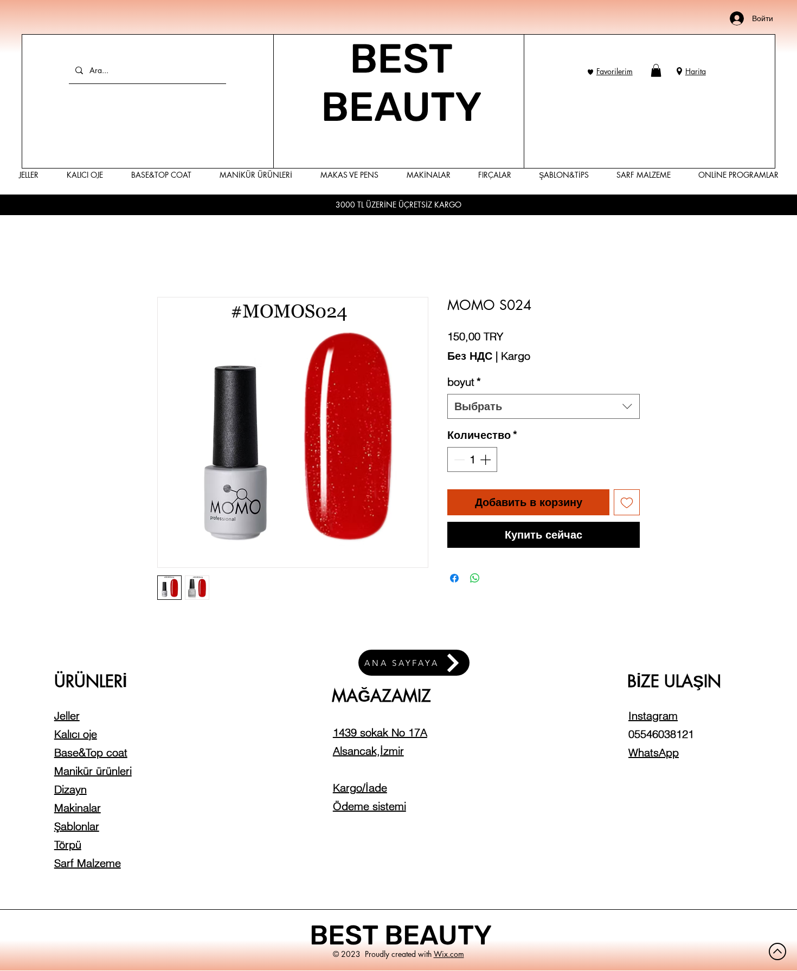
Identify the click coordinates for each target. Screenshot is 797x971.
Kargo (515, 355)
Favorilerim (614, 71)
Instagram (653, 715)
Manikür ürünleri (93, 771)
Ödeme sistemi (369, 806)
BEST (347, 935)
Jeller (67, 715)
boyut (464, 382)
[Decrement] (458, 459)
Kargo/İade (360, 787)
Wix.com (449, 954)
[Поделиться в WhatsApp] (474, 578)
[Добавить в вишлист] (627, 502)
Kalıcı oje (75, 734)
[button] (656, 70)
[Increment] (486, 459)
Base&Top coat (90, 752)
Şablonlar (76, 826)
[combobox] (543, 406)
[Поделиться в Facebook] (454, 578)
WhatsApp (653, 752)
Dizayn (70, 789)
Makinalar (77, 807)
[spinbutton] (472, 459)
